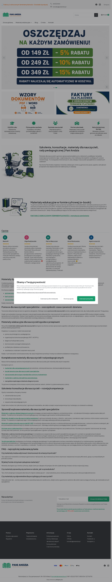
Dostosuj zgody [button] (69, 298)
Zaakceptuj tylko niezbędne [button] (49, 298)
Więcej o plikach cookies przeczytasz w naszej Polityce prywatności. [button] (36, 292)
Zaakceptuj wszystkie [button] (86, 298)
